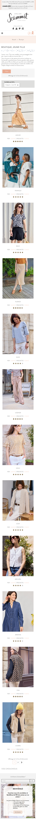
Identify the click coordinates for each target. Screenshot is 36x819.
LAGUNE (18, 135)
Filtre (6, 71)
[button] (3, 786)
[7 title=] (19, 141)
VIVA (18, 690)
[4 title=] (20, 197)
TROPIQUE (18, 191)
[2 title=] (16, 197)
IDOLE (18, 468)
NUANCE (18, 302)
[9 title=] (21, 141)
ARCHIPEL (18, 579)
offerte (7, 2)
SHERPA (18, 746)
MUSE (18, 357)
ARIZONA (18, 635)
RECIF (18, 246)
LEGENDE (18, 413)
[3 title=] (15, 141)
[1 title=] (13, 141)
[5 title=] (17, 141)
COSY (18, 524)
